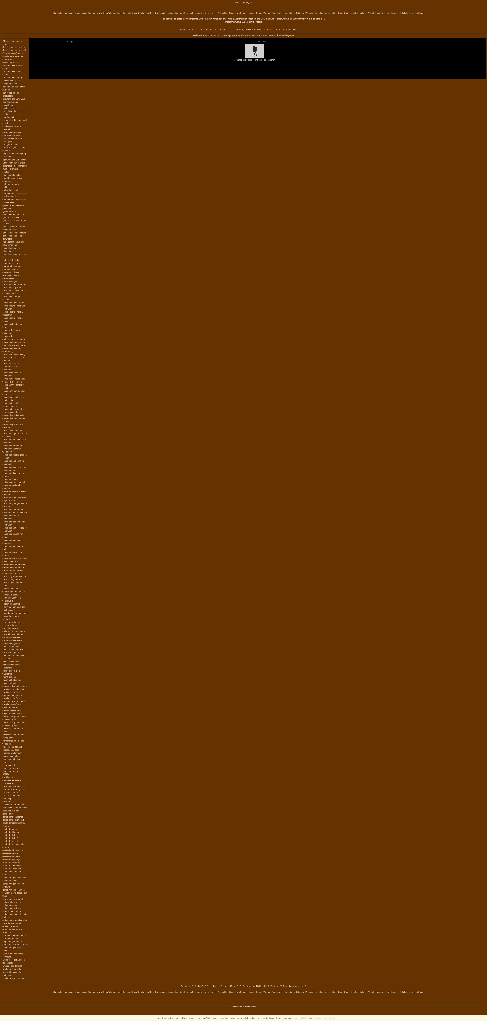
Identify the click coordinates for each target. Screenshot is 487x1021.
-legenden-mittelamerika (13, 622)
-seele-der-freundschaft (12, 817)
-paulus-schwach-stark (12, 768)
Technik (189, 13)
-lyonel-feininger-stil (11, 643)
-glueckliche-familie (11, 217)
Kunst (182, 13)
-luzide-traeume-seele (12, 640)
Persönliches (311, 13)
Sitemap (300, 13)
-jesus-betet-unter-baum (13, 303)
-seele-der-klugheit (10, 832)
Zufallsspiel (405, 13)
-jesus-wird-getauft (10, 595)
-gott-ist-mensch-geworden (14, 233)
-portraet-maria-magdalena (14, 789)
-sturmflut (6, 932)
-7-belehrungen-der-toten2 (14, 50)
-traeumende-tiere (10, 938)
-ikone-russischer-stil (11, 263)
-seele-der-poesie (10, 853)
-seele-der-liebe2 (10, 838)
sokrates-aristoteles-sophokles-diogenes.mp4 (254, 60)
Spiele (252, 13)
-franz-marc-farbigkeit (11, 175)
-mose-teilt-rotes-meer (12, 680)
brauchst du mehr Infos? (324, 1018)
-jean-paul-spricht (10, 269)
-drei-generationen (10, 144)
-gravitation (7, 239)
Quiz (346, 13)
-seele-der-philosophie (12, 850)
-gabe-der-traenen (10, 184)
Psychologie (241, 13)
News (99, 13)
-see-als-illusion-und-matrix (14, 808)
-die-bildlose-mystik (11, 135)
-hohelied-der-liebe (11, 260)
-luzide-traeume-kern (11, 637)
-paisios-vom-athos (11, 756)
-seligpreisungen (10, 905)
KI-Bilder (221, 30)
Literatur (198, 13)
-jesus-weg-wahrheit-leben (14, 576)
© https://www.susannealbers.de (243, 1006)
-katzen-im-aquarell (11, 604)
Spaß (231, 13)
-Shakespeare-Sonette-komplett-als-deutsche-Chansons (12, 56)
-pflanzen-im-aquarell (12, 786)
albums (244, 35)
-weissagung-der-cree (12, 966)
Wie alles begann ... (376, 13)
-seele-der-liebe (9, 835)
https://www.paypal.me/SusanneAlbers (243, 22)
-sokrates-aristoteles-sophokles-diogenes (273, 35)
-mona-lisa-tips (9, 677)
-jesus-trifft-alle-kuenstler (13, 415)
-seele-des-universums (12, 869)
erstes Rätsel (330, 13)
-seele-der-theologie (11, 859)
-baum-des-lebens (10, 93)
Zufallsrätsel (392, 13)
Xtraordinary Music (291, 30)
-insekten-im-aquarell (11, 266)
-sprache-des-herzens (12, 929)
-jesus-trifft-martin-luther (13, 430)
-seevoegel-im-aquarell (12, 899)
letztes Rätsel (418, 13)
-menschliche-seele (11, 662)
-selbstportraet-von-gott (12, 902)
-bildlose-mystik (9, 108)
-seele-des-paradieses (12, 865)
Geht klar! (304, 1018)
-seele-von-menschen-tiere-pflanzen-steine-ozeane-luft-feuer (15, 893)
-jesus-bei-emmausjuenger (14, 284)
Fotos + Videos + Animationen (269, 13)
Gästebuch (290, 13)
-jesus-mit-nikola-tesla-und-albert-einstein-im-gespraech (14, 367)
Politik (213, 13)
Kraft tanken (160, 13)
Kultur (206, 13)
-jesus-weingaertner (11, 580)
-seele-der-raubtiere (11, 856)
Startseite (57, 13)
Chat (340, 13)
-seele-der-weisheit (11, 862)
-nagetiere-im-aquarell (12, 747)
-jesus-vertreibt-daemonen (14, 564)
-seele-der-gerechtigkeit (13, 820)
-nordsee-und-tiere (10, 750)
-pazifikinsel (7, 777)
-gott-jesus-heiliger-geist (13, 236)
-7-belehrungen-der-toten (13, 47)
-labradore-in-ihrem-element (15, 613)
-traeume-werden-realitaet (14, 935)
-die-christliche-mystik (12, 138)
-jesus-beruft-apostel (11, 287)
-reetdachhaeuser (10, 792)
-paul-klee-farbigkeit (11, 759)
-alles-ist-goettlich (10, 62)
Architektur (223, 13)
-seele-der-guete (9, 829)
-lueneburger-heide (11, 628)
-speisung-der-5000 (11, 926)
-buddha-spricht (9, 117)
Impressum (68, 13)
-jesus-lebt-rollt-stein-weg (13, 354)
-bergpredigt (7, 96)
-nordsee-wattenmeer (12, 753)
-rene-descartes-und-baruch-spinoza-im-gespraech (11, 798)
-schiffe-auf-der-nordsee (13, 805)
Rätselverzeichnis (358, 13)
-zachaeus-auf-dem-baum (13, 978)
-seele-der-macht (10, 841)
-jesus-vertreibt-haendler (13, 567)
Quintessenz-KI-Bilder (252, 30)
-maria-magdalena (10, 646)
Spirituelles (173, 13)
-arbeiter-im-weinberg (12, 78)
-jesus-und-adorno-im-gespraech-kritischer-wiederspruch (12, 449)
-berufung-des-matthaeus (13, 99)
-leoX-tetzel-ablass (10, 625)
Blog (321, 13)
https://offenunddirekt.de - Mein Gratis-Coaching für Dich (128, 13)
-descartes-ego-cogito (12, 132)
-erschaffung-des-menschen (15, 166)
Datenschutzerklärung (85, 13)
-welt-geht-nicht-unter (11, 969)
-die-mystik (7, 141)
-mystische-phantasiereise (14, 689)
